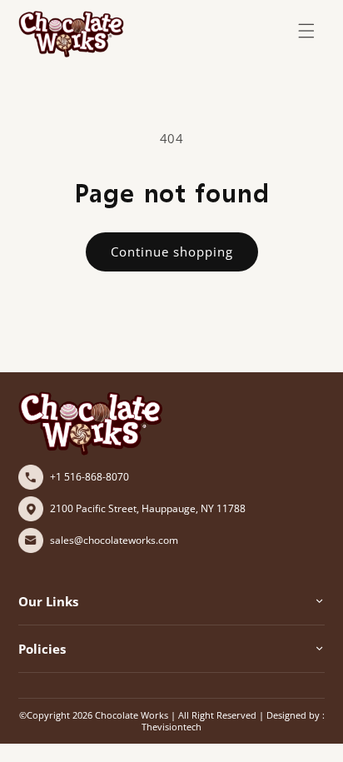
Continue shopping (172, 251)
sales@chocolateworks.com (114, 540)
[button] (306, 30)
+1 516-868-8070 (89, 477)
